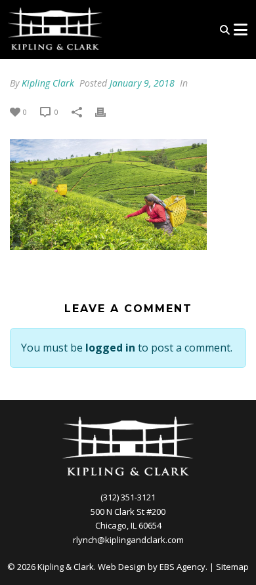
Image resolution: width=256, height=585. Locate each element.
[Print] (107, 111)
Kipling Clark (48, 83)
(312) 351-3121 (128, 497)
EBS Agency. (183, 567)
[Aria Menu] (240, 29)
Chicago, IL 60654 (128, 525)
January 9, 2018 (142, 83)
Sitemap (232, 567)
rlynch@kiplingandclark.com (128, 540)
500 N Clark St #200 (128, 511)
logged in (110, 347)
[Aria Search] (225, 29)
